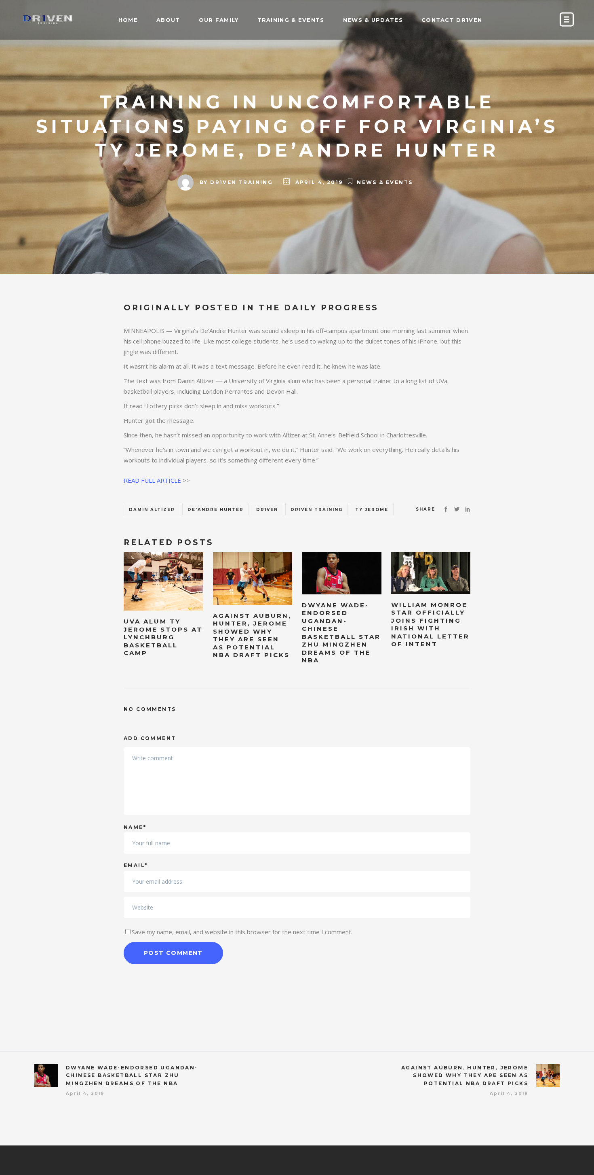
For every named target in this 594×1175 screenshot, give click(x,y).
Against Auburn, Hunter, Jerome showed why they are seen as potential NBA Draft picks (464, 1075)
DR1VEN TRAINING (241, 182)
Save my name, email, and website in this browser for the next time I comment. (242, 932)
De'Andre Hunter (215, 509)
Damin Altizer (152, 509)
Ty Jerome (371, 509)
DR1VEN (267, 509)
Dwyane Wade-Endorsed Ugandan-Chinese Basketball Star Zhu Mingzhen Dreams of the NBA (132, 1075)
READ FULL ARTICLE (152, 480)
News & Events (385, 182)
